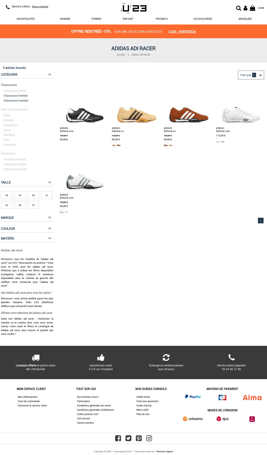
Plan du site (143, 414)
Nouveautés (26, 19)
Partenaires (83, 401)
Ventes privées (85, 422)
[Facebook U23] (118, 439)
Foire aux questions (147, 401)
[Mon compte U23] (245, 7)
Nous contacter (40, 6)
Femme (96, 19)
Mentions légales (164, 451)
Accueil (121, 54)
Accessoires (203, 19)
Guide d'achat (144, 405)
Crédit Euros (143, 397)
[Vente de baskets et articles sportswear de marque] (133, 9)
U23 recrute (83, 418)
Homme (65, 19)
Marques (245, 19)
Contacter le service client (32, 405)
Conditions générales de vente (94, 405)
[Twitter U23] (128, 439)
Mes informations (27, 397)
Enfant (128, 19)
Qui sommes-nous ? (88, 397)
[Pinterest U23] (139, 439)
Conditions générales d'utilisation (95, 409)
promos (162, 19)
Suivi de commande (29, 401)
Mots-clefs (142, 409)
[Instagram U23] (149, 439)
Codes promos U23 (87, 414)
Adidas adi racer (141, 54)
